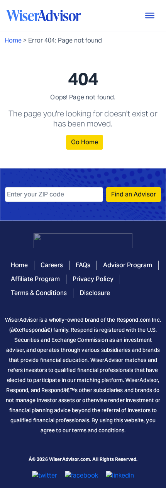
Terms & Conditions (39, 293)
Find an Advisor (133, 194)
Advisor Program (127, 265)
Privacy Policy (93, 279)
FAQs (83, 265)
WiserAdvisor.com (69, 459)
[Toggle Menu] (149, 15)
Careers (52, 265)
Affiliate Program (35, 279)
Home (13, 40)
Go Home (84, 142)
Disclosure (95, 293)
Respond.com (134, 319)
